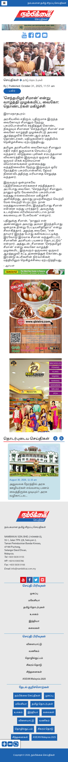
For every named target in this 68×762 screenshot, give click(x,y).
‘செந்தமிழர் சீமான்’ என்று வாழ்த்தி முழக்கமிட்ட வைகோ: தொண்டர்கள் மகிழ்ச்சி (31, 102)
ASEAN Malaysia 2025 (34, 679)
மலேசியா (34, 600)
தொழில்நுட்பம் (34, 658)
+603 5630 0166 (17, 565)
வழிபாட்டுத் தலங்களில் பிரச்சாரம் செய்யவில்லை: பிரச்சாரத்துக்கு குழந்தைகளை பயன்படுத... (33, 488)
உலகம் (34, 614)
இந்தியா (34, 621)
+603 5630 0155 (16, 557)
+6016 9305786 (16, 561)
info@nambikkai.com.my (23, 569)
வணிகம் (34, 651)
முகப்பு (34, 593)
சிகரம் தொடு (34, 665)
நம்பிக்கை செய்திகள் (27, 695)
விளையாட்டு (34, 644)
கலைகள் (34, 628)
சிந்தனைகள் (34, 672)
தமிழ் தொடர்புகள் (32, 80)
